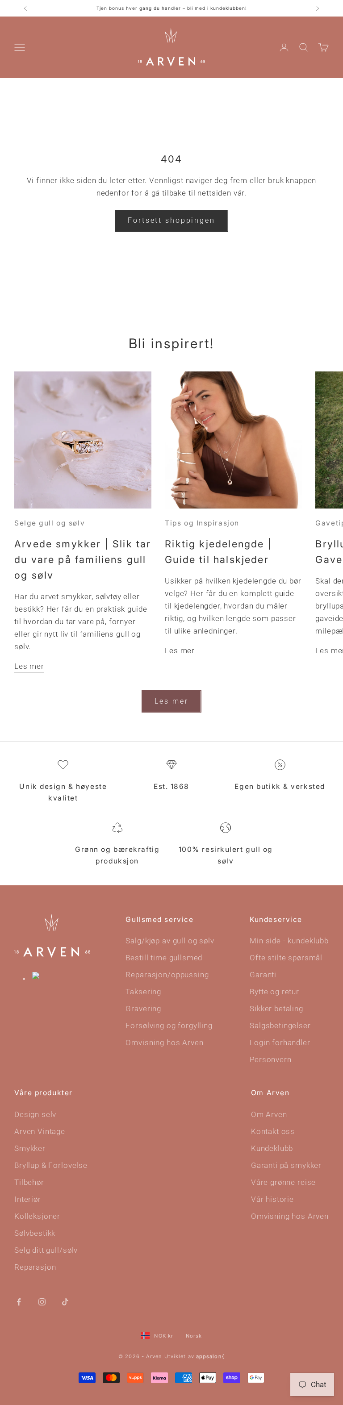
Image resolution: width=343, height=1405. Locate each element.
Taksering (143, 991)
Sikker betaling (276, 1008)
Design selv (35, 1114)
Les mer (29, 666)
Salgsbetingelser (280, 1025)
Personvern (271, 1059)
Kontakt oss (273, 1131)
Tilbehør (29, 1182)
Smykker (30, 1148)
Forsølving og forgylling (168, 1025)
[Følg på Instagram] (42, 1301)
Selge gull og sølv (49, 523)
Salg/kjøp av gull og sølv (169, 940)
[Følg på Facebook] (18, 1301)
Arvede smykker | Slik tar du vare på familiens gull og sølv (82, 559)
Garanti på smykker (286, 1165)
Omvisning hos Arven (164, 1042)
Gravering (143, 1008)
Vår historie (272, 1199)
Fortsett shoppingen (171, 220)
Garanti (263, 974)
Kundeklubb (272, 1148)
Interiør (27, 1199)
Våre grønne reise (283, 1182)
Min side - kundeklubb (289, 940)
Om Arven (269, 1114)
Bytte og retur (274, 991)
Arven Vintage (39, 1131)
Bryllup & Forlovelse (51, 1165)
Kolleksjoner (37, 1216)
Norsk (194, 1336)
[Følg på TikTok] (65, 1301)
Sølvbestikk (34, 1233)
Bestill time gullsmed (163, 957)
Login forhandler (280, 1042)
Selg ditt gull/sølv (46, 1250)
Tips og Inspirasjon (202, 523)
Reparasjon (35, 1267)
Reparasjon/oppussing (167, 974)
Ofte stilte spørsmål (286, 957)
